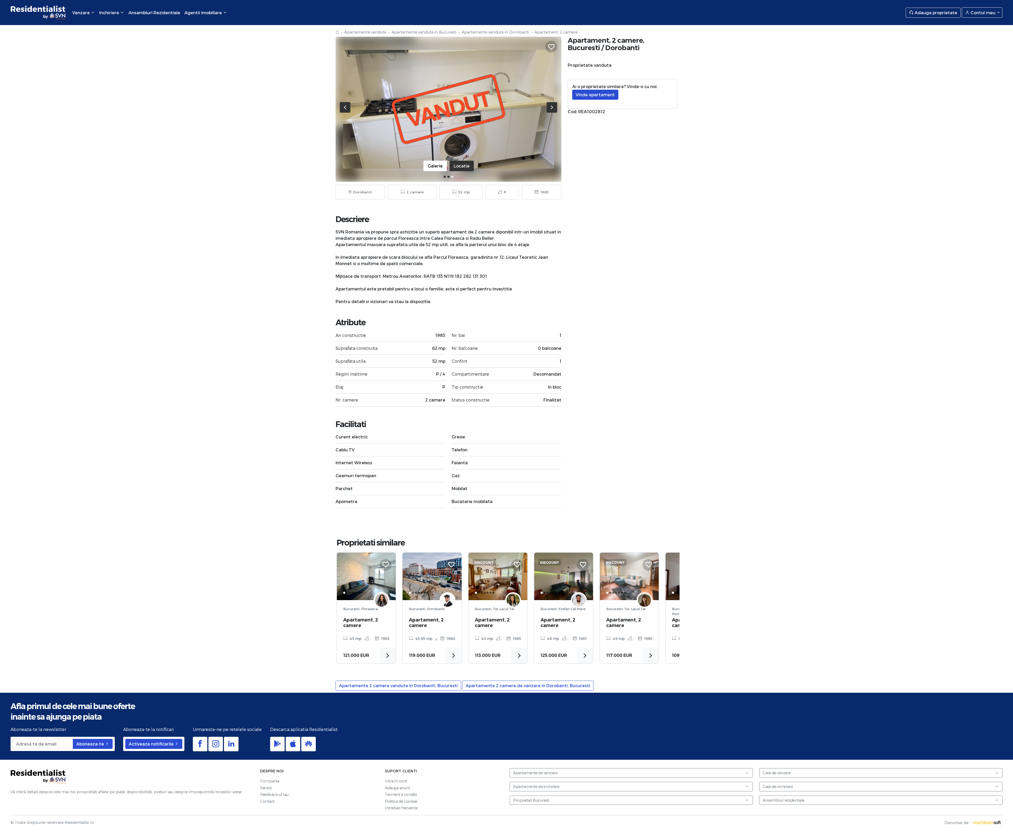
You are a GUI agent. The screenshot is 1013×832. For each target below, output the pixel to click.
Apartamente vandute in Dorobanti (495, 32)
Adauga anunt (397, 788)
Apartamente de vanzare (535, 773)
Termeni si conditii (401, 794)
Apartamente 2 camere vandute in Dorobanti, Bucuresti (398, 685)
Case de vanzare (777, 773)
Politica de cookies (401, 801)
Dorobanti (622, 48)
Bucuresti (584, 48)
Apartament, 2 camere (360, 622)
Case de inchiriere (778, 786)
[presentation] (345, 107)
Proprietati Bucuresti (531, 800)
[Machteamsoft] (986, 823)
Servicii (265, 788)
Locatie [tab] (462, 165)
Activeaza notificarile (152, 743)
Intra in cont (396, 781)
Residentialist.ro (38, 12)
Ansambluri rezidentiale (783, 800)
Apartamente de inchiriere (536, 786)
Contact (267, 801)
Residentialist (38, 776)
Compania (269, 781)
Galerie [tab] (435, 165)
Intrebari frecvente (401, 808)
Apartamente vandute (365, 32)
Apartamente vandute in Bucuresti (423, 32)
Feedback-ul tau (274, 794)
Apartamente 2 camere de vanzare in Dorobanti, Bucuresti (528, 685)
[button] (445, 177)
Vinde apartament (595, 94)
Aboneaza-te (90, 743)
